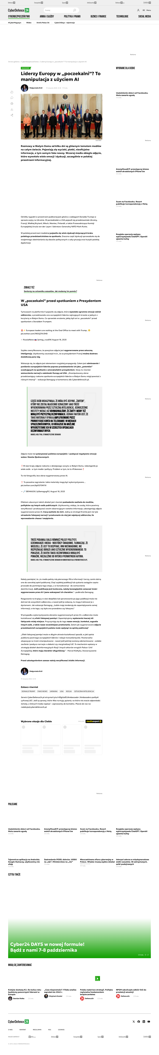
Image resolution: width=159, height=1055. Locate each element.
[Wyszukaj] (74, 10)
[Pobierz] (11, 109)
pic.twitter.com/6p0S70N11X (33, 485)
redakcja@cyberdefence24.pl (33, 707)
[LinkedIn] (144, 1021)
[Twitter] (134, 1021)
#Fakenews (77, 469)
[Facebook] (139, 1021)
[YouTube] (149, 1021)
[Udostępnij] (11, 115)
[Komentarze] (11, 97)
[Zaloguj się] (138, 10)
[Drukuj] (11, 103)
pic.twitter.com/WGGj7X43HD (34, 333)
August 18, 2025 (59, 339)
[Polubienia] (11, 92)
